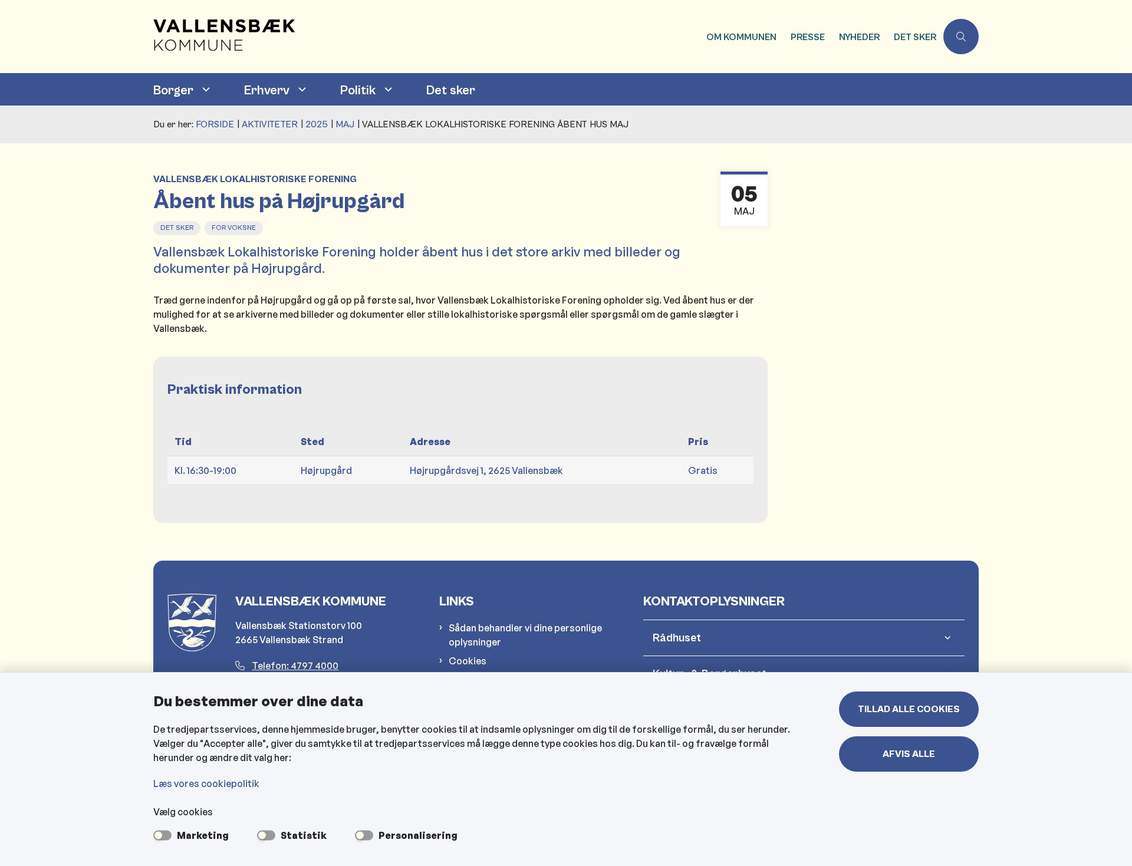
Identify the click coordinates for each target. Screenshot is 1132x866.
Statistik (304, 835)
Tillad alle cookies (909, 709)
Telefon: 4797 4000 (295, 665)
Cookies (467, 661)
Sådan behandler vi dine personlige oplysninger (525, 635)
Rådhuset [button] (677, 637)
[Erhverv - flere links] (300, 89)
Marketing (203, 835)
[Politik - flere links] (387, 89)
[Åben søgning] (961, 36)
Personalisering (418, 835)
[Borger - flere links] (204, 89)
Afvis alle (909, 754)
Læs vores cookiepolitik (206, 783)
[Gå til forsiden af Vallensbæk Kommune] (426, 36)
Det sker (450, 90)
